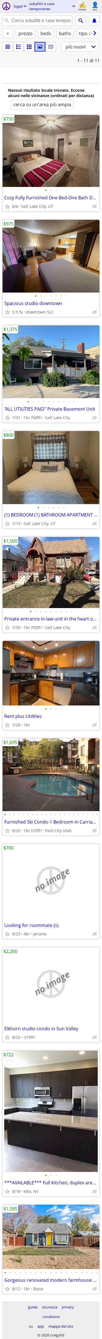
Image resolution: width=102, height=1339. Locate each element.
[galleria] (40, 47)
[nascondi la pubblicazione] (94, 206)
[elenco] (7, 47)
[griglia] (29, 47)
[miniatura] (18, 47)
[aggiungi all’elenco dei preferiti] (7, 206)
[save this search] (94, 21)
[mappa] (50, 47)
